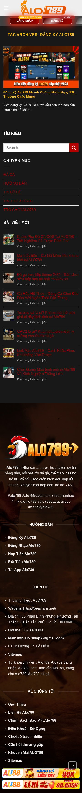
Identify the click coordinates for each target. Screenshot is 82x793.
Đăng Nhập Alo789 (24, 546)
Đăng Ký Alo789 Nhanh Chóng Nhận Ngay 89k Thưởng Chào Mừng (39, 94)
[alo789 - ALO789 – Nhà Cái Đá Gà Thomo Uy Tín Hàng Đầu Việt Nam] (43, 8)
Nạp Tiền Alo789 (22, 554)
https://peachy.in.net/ (39, 608)
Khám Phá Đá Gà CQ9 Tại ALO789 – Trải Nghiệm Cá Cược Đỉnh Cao (47, 239)
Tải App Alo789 (21, 570)
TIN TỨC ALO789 (18, 201)
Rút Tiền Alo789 (22, 562)
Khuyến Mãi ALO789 (25, 752)
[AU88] (41, 773)
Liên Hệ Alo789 (21, 712)
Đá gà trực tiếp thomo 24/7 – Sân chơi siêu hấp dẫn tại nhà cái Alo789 (48, 277)
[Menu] (6, 7)
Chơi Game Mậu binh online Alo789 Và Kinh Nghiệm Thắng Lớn (46, 372)
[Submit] (74, 147)
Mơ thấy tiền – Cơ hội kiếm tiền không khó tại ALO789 (48, 258)
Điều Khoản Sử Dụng (26, 729)
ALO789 (39, 600)
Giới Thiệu (17, 704)
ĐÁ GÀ (9, 175)
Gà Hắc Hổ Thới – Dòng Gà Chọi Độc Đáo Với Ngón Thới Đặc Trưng (47, 296)
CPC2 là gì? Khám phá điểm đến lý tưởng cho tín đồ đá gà (45, 334)
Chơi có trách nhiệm (25, 737)
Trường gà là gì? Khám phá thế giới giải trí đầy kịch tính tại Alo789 (46, 315)
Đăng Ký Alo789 (22, 538)
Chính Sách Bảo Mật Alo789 (32, 720)
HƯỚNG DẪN (15, 183)
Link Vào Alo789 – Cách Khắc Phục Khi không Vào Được (46, 353)
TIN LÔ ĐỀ (12, 192)
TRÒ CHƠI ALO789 (19, 210)
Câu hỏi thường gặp (25, 745)
